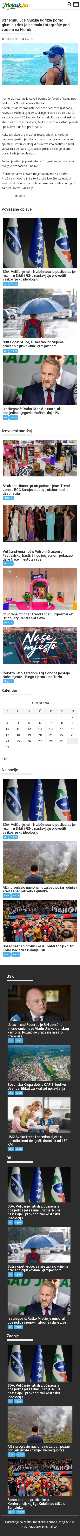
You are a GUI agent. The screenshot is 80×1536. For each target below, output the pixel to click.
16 (72, 729)
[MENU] (76, 4)
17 (7, 735)
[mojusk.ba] (15, 6)
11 (18, 729)
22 (61, 735)
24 (7, 741)
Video (22, 196)
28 (51, 741)
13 (40, 729)
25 (18, 741)
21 (51, 735)
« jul (4, 758)
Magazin (8, 497)
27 (40, 741)
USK (11, 1040)
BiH (8, 196)
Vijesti (13, 283)
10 (7, 729)
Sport (7, 954)
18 (18, 735)
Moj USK (29, 39)
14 (51, 729)
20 (40, 735)
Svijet (7, 895)
